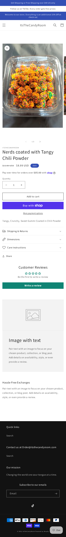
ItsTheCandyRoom (29, 531)
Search (9, 435)
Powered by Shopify (42, 531)
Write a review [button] (33, 285)
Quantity (6, 178)
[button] (4, 25)
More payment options (33, 213)
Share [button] (9, 256)
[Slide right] (40, 141)
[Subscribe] (55, 493)
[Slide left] (25, 141)
